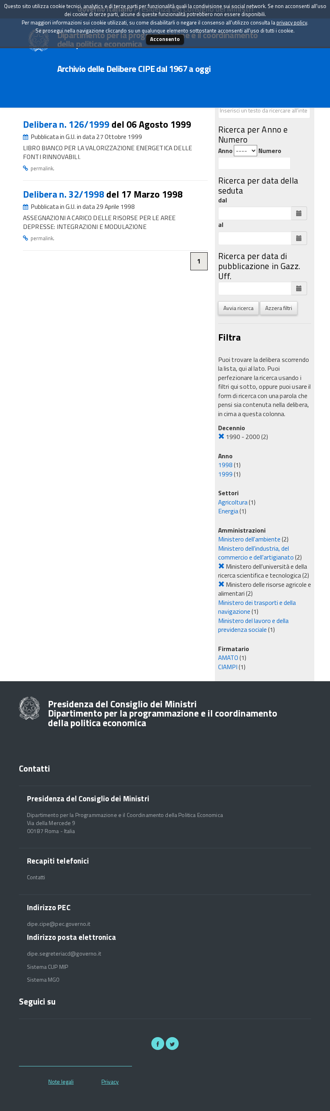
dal (222, 200)
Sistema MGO (43, 980)
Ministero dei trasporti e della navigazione (257, 607)
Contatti (36, 877)
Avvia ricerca (238, 308)
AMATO (228, 657)
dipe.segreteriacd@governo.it (64, 954)
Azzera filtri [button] (278, 308)
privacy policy (291, 22)
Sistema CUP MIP (47, 967)
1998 (225, 465)
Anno (225, 150)
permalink (42, 168)
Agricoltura (233, 502)
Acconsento (165, 39)
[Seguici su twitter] (172, 1043)
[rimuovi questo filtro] (221, 436)
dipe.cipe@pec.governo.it (58, 924)
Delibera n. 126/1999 (67, 124)
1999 (225, 474)
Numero (269, 150)
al (220, 224)
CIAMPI (227, 667)
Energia (228, 511)
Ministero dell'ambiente (249, 539)
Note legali (61, 1081)
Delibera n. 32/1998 (64, 194)
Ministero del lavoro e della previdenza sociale (253, 625)
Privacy (110, 1081)
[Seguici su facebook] (157, 1043)
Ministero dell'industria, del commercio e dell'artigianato (256, 552)
